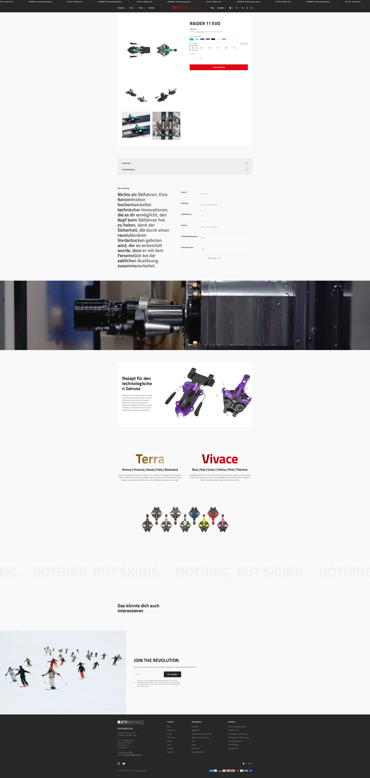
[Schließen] (364, 719)
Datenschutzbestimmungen (348, 755)
